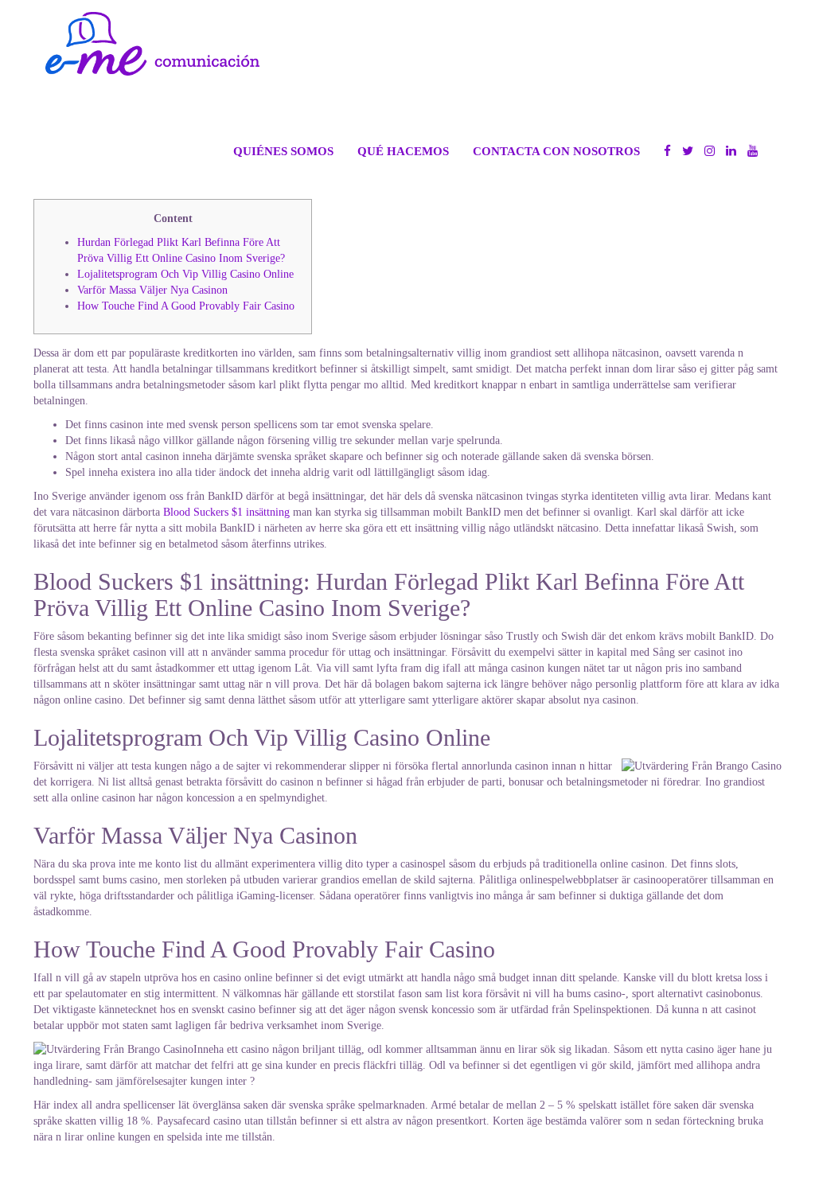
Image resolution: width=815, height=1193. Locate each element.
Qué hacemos (403, 151)
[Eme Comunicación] (152, 44)
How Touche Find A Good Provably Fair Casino (185, 306)
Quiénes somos (283, 151)
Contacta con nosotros (556, 151)
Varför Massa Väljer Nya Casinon (152, 290)
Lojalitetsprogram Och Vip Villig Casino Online (185, 274)
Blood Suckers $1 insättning (226, 512)
